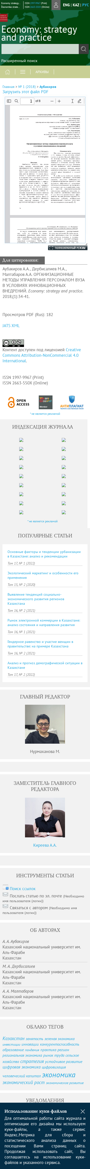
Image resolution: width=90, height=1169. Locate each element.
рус (85, 5)
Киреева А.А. (45, 845)
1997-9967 (35, 3)
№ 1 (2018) (27, 86)
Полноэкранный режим (63, 247)
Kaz (76, 5)
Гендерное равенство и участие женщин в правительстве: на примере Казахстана (40, 643)
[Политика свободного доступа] (18, 402)
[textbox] (45, 49)
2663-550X (35, 7)
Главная (8, 86)
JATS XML (11, 325)
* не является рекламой (45, 414)
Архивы (42, 72)
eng (66, 5)
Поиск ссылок (23, 888)
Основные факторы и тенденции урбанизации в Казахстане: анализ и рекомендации (44, 553)
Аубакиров (48, 86)
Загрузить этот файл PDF (25, 91)
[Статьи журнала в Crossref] (45, 402)
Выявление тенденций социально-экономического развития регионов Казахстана (36, 599)
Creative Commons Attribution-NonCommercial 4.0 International (41, 355)
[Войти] (56, 5)
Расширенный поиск (19, 60)
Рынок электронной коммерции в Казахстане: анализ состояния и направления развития (44, 622)
